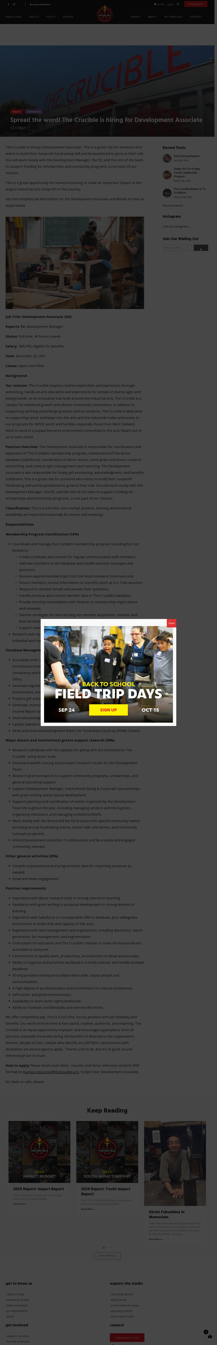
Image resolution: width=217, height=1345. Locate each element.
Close (172, 623)
